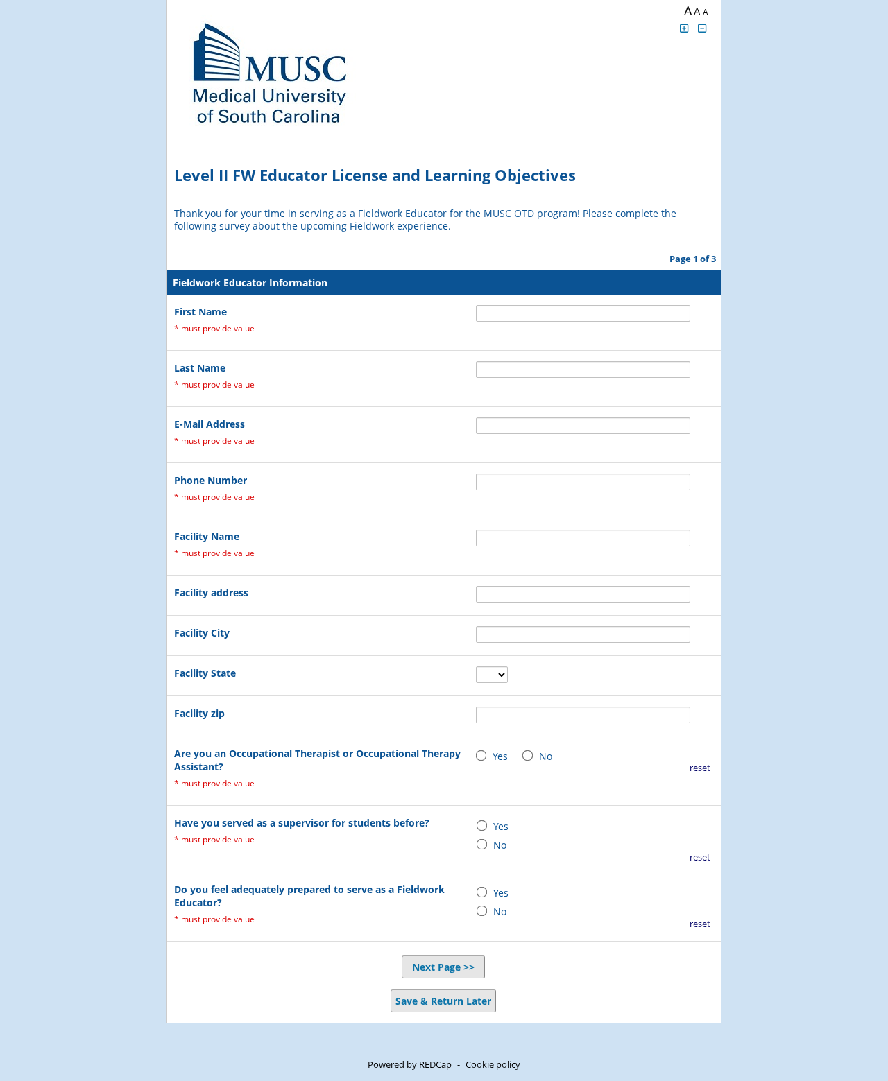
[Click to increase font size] (684, 28)
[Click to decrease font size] (702, 28)
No (545, 756)
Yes (500, 756)
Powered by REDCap (410, 1064)
